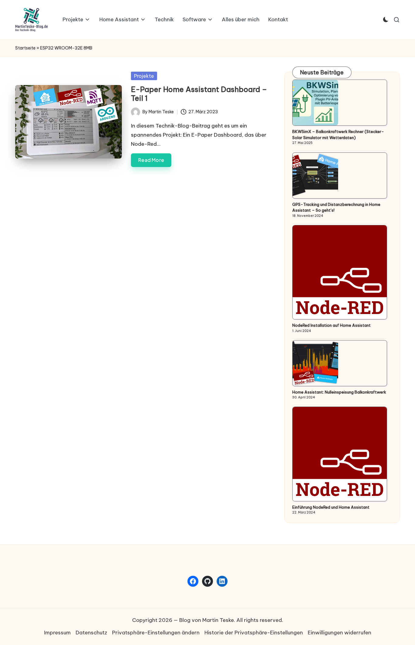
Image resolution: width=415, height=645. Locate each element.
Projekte (144, 76)
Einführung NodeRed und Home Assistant (330, 507)
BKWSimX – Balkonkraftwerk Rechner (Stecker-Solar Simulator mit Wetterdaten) (338, 134)
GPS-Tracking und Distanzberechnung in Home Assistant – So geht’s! (336, 207)
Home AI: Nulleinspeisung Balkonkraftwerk (339, 392)
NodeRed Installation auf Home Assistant (331, 325)
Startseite (25, 48)
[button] (156, 632)
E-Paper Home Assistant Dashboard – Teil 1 (199, 94)
